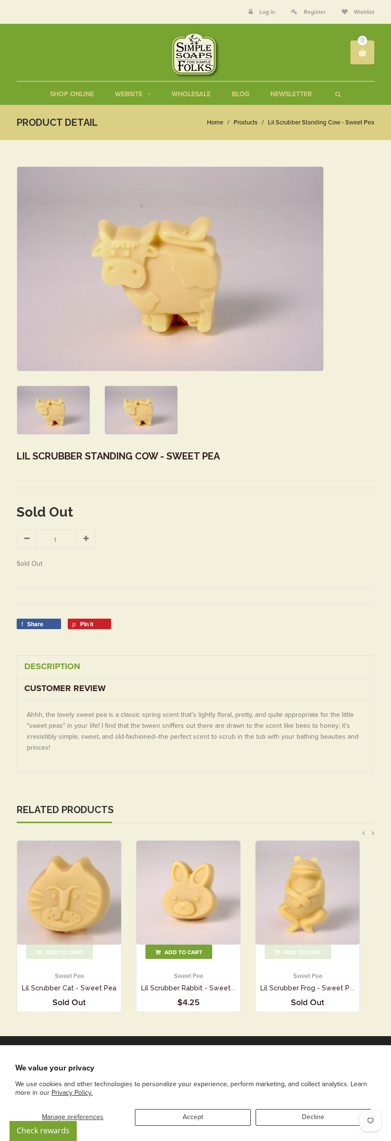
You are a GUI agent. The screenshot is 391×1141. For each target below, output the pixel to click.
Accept (193, 1117)
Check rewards (43, 1130)
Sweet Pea (69, 976)
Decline (313, 1117)
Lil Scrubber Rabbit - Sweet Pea (193, 988)
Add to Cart (182, 952)
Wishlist (363, 12)
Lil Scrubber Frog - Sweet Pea (309, 988)
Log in (267, 12)
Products (245, 122)
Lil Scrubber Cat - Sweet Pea (69, 988)
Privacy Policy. (72, 1093)
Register (315, 12)
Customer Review (65, 688)
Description (52, 666)
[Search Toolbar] (337, 94)
